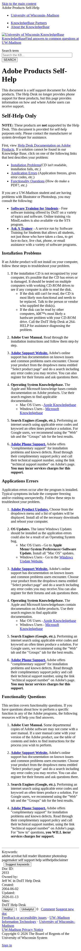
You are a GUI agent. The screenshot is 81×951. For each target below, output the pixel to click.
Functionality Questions (28, 181)
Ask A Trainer (22, 228)
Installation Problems (25, 165)
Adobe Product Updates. (30, 509)
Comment (48, 909)
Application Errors (24, 173)
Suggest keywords (17, 864)
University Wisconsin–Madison (35, 15)
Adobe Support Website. (29, 353)
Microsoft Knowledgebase (39, 411)
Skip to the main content (19, 4)
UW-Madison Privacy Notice (22, 930)
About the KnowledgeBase (30, 27)
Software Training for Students (34, 208)
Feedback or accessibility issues (24, 917)
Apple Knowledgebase (59, 405)
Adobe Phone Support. (28, 444)
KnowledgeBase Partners (29, 23)
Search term (10, 51)
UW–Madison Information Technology (36, 920)
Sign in (7, 945)
